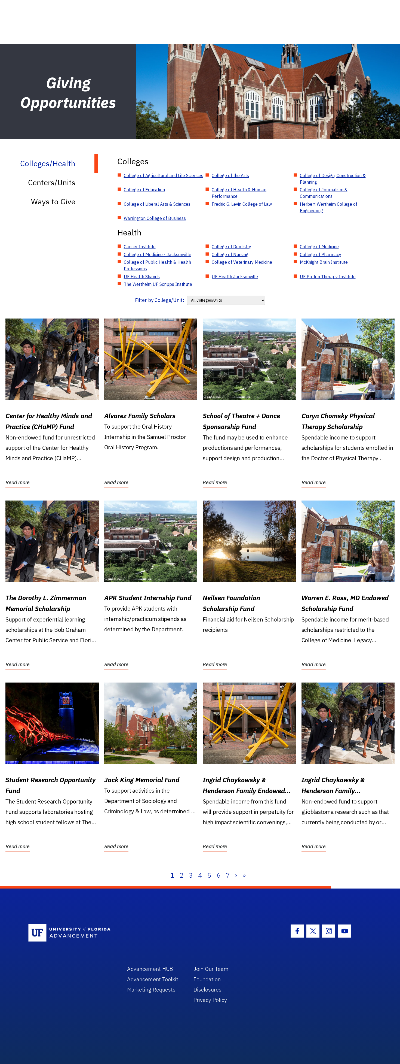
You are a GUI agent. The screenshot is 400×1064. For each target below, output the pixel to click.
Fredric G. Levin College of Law (242, 204)
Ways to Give (53, 201)
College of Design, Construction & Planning (333, 179)
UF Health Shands (142, 276)
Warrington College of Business (155, 218)
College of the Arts (230, 175)
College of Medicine (319, 246)
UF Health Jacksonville (235, 276)
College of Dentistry (231, 246)
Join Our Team (211, 968)
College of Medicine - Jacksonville (157, 254)
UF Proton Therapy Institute (328, 276)
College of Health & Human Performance (239, 193)
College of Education (144, 189)
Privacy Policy (210, 1000)
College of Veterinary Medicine (242, 262)
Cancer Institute (140, 246)
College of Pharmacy (320, 254)
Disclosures (207, 989)
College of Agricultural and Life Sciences (163, 175)
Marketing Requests (151, 989)
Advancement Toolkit (152, 979)
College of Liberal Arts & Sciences (157, 204)
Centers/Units (51, 182)
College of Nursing (230, 254)
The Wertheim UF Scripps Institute (158, 284)
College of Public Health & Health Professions (157, 265)
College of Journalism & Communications (323, 193)
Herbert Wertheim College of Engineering (328, 207)
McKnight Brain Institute (324, 262)
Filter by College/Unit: (159, 300)
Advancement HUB (150, 968)
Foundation (207, 979)
